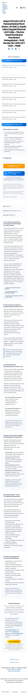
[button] (17, 8)
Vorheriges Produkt (14, 659)
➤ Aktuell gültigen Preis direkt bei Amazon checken (14, 165)
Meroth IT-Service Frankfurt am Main (12, 678)
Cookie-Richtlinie (5, 691)
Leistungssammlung (10, 682)
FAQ (6, 680)
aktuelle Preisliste (11, 629)
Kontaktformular (18, 633)
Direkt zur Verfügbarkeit (14, 56)
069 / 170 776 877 (14, 641)
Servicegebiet (25, 678)
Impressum (23, 691)
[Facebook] (9, 49)
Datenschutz (15, 691)
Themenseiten (19, 682)
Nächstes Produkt (14, 662)
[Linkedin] (15, 49)
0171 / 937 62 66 (15, 671)
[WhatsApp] (19, 49)
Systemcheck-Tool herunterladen (15, 680)
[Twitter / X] (12, 49)
